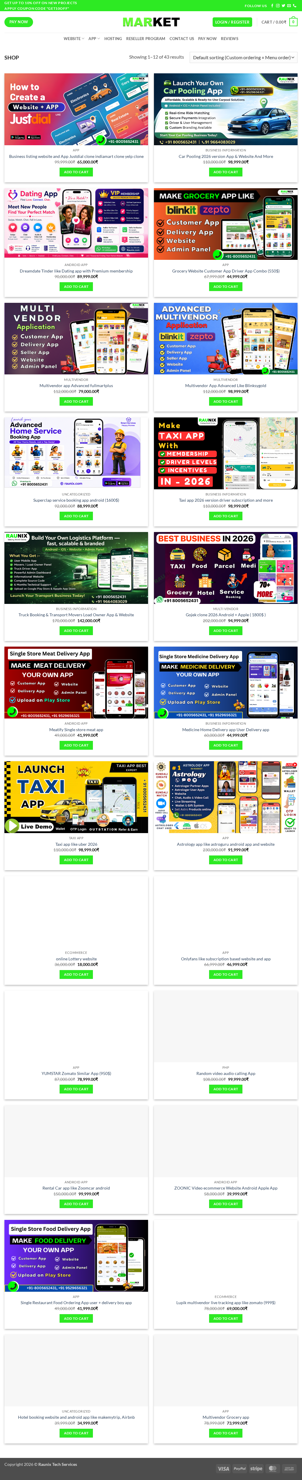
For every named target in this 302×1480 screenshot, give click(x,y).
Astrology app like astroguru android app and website (226, 844)
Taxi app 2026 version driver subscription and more (226, 500)
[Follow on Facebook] (272, 6)
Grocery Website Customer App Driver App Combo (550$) (226, 270)
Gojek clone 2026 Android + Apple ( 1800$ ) (226, 614)
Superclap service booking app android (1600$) (76, 500)
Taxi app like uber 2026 (76, 844)
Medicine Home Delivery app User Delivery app (225, 729)
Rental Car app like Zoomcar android (76, 1187)
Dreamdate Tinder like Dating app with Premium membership (76, 270)
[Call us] (294, 6)
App (92, 38)
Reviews (229, 38)
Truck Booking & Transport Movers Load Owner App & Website (76, 614)
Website (72, 38)
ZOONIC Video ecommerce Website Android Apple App (226, 1187)
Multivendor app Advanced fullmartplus (76, 385)
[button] (232, 22)
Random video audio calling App (225, 1073)
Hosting (113, 38)
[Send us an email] (289, 6)
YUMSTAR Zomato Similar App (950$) (76, 1073)
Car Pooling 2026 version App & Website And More (226, 156)
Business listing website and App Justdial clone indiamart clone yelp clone (76, 156)
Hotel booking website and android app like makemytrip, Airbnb (76, 1417)
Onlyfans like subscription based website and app (226, 958)
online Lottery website (76, 958)
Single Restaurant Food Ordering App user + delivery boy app (76, 1302)
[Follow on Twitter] (283, 6)
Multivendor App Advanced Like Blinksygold (225, 385)
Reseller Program (145, 38)
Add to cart (76, 172)
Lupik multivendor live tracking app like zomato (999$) (225, 1302)
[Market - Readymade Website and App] (151, 21)
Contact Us (182, 38)
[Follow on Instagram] (278, 6)
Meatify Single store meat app (76, 729)
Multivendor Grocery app (226, 1417)
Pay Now (207, 38)
